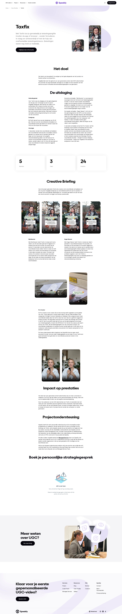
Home (7, 8)
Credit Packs (65, 588)
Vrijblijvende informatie (26, 50)
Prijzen (16, 2)
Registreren (112, 2)
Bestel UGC (22, 599)
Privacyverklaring (101, 593)
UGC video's (9, 2)
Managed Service (67, 591)
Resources (22, 2)
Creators (87, 588)
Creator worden (32, 2)
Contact (99, 586)
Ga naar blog (27, 543)
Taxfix (22, 8)
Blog (75, 586)
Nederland (94, 611)
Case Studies (14, 8)
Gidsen (75, 591)
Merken (87, 586)
